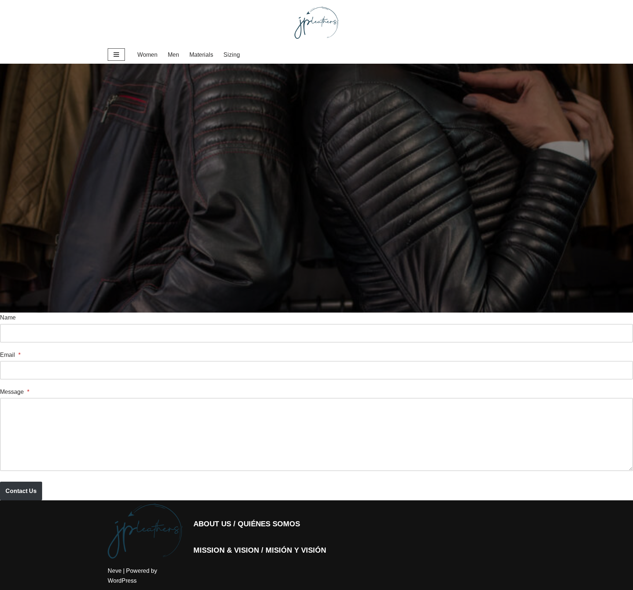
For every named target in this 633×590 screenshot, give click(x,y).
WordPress (122, 581)
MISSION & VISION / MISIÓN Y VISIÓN (259, 550)
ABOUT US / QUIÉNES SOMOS (246, 524)
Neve (115, 571)
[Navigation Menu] (116, 54)
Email (10, 355)
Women (147, 55)
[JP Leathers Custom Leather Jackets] (316, 23)
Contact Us (21, 491)
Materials (201, 55)
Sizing (231, 55)
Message (14, 392)
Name (8, 317)
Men (173, 55)
